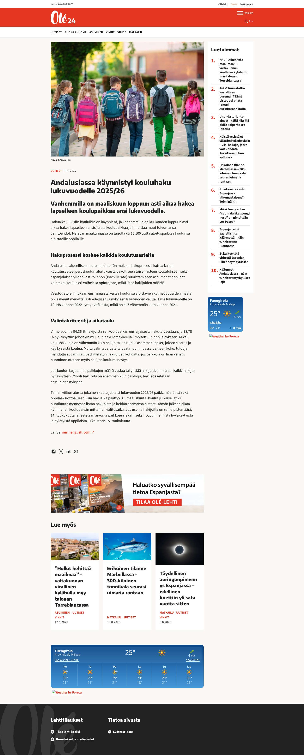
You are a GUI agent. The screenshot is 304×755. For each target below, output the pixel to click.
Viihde (121, 32)
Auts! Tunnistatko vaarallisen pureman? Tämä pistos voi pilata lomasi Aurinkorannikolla (232, 98)
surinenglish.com (76, 432)
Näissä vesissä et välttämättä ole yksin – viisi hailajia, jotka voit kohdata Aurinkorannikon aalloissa (234, 147)
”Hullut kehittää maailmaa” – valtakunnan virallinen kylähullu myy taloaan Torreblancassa (233, 70)
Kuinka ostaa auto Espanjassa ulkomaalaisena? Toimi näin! (232, 195)
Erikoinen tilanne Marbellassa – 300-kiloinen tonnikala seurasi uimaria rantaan (232, 173)
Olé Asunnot (246, 4)
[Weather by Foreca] (67, 692)
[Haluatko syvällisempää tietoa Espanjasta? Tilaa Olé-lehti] (127, 493)
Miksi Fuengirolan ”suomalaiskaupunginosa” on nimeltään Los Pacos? (234, 215)
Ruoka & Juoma (75, 32)
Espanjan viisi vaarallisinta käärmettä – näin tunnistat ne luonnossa (231, 237)
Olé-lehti (223, 4)
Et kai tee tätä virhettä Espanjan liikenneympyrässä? (233, 258)
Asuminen (96, 32)
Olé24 (234, 4)
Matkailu (135, 32)
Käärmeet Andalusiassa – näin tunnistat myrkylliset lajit (234, 275)
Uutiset (56, 32)
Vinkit (110, 32)
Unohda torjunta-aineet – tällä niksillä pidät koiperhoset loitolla (234, 122)
